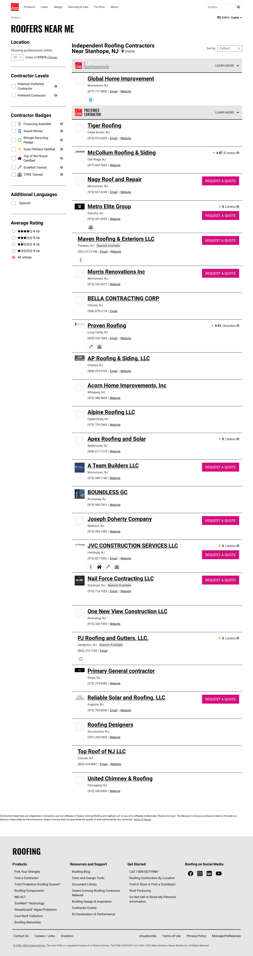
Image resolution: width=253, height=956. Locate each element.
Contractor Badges (31, 115)
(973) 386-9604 (97, 398)
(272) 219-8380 (97, 683)
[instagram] (200, 873)
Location (20, 42)
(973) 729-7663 (97, 424)
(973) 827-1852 (97, 558)
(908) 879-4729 (97, 371)
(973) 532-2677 (97, 284)
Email (113, 91)
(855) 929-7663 (97, 338)
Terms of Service (142, 819)
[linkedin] (209, 873)
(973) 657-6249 (97, 192)
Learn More (224, 65)
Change (52, 57)
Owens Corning (15, 7)
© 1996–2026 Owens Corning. (29, 945)
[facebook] (190, 873)
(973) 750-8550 (97, 710)
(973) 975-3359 (97, 138)
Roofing (15, 17)
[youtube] (219, 874)
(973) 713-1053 (97, 591)
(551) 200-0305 (97, 737)
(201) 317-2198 (87, 251)
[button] (55, 86)
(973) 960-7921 (97, 505)
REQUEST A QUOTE (220, 181)
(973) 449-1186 (97, 478)
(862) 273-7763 (87, 651)
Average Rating (27, 223)
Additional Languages (34, 194)
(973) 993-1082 (97, 531)
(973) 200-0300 (97, 791)
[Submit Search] (238, 7)
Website (125, 91)
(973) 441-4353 (97, 219)
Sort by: (211, 48)
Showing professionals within (31, 50)
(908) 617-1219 (97, 451)
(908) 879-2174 (97, 311)
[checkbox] (13, 257)
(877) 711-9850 (97, 91)
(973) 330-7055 (97, 624)
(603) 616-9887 (87, 764)
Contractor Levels (30, 76)
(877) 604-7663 (97, 165)
